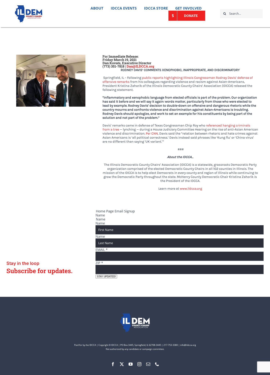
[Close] (223, 149)
